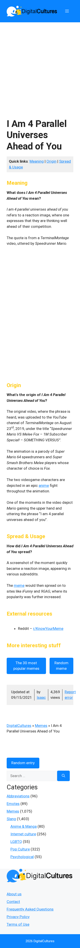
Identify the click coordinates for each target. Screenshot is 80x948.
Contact (13, 901)
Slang (11, 819)
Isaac (41, 697)
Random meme (61, 666)
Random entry (23, 763)
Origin (51, 161)
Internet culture (23, 834)
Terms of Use (18, 924)
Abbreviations (18, 796)
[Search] (63, 776)
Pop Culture (20, 849)
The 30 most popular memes (26, 666)
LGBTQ (16, 841)
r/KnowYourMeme (48, 628)
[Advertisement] (40, 65)
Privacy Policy (18, 917)
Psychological (22, 857)
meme (19, 585)
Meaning (37, 161)
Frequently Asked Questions (30, 909)
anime (44, 485)
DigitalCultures (19, 725)
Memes (41, 725)
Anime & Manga (23, 826)
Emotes (13, 803)
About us (14, 894)
